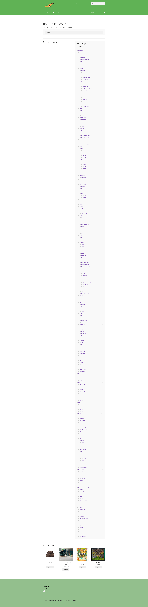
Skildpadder (82, 502)
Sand (82, 322)
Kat (82, 159)
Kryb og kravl (84, 333)
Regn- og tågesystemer (87, 280)
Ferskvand (83, 70)
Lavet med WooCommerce (70, 600)
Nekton (81, 206)
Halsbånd (83, 186)
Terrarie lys (83, 309)
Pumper (83, 61)
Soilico (81, 313)
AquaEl (81, 55)
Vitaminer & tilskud (85, 137)
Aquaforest (82, 68)
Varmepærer (85, 275)
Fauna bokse (83, 257)
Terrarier (83, 173)
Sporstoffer (85, 99)
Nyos (81, 215)
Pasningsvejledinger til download (84, 487)
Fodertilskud (83, 121)
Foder (84, 75)
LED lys (82, 440)
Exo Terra (82, 170)
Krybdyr (79, 413)
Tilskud (82, 300)
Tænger (81, 362)
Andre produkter (83, 52)
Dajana (81, 139)
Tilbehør (83, 63)
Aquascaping (85, 72)
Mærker (77, 3)
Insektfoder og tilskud (85, 135)
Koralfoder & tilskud (87, 95)
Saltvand (83, 81)
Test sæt (84, 101)
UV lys (84, 113)
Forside (46, 17)
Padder (81, 496)
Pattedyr (83, 338)
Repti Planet (82, 251)
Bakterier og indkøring (87, 88)
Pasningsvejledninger (84, 3)
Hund (82, 148)
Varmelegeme (84, 66)
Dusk (81, 141)
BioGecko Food (83, 128)
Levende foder (82, 436)
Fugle (82, 329)
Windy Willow (82, 340)
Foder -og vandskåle (85, 262)
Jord (82, 317)
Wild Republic (82, 324)
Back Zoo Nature (83, 117)
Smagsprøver (85, 150)
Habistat (81, 179)
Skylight (81, 302)
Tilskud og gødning (86, 77)
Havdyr (82, 331)
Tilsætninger (82, 531)
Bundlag (83, 57)
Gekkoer (81, 489)
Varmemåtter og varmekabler (89, 289)
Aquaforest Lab (86, 84)
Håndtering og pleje (85, 59)
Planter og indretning (84, 500)
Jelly (82, 124)
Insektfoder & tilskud (84, 429)
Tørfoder (84, 155)
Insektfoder (83, 211)
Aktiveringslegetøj (83, 384)
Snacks (84, 153)
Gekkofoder (83, 133)
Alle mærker (80, 50)
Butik (74, 3)
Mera (81, 190)
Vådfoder (84, 157)
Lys (82, 110)
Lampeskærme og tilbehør (86, 266)
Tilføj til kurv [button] (66, 569)
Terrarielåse (85, 284)
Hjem (70, 3)
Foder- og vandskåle (85, 130)
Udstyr (84, 104)
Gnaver (79, 375)
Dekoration (83, 119)
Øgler (81, 494)
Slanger (81, 505)
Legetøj (82, 335)
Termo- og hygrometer (87, 282)
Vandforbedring (86, 79)
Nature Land (82, 204)
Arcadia (81, 108)
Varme (82, 115)
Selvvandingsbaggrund (85, 144)
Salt (83, 97)
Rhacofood (82, 295)
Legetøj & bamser (81, 469)
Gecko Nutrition (83, 175)
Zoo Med (81, 342)
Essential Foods (83, 146)
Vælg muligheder (50, 567)
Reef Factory (82, 242)
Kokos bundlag (84, 320)
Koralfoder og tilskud (85, 224)
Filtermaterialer (86, 90)
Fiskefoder (85, 92)
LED (83, 271)
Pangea (81, 235)
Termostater (83, 182)
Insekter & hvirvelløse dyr (85, 491)
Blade (82, 315)
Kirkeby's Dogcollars (84, 184)
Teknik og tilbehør (85, 277)
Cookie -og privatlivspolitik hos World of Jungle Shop (53, 600)
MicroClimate (82, 199)
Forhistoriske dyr (84, 326)
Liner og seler (84, 188)
